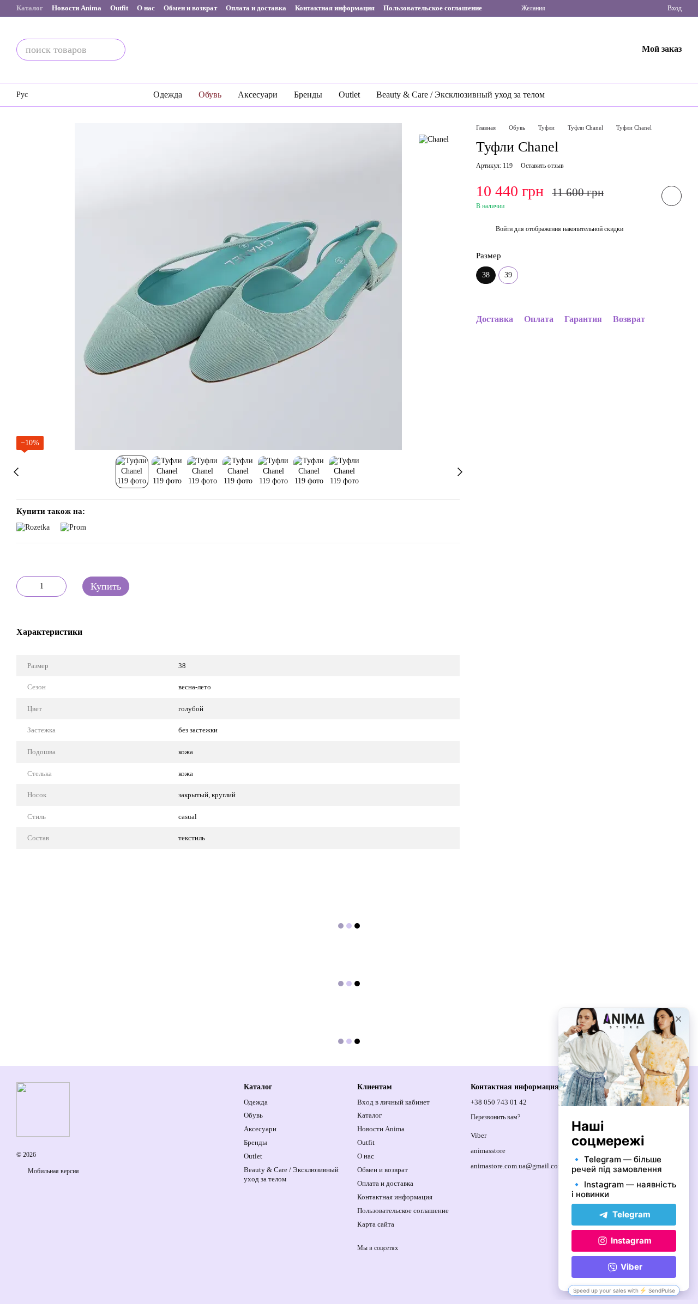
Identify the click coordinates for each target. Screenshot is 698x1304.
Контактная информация (335, 8)
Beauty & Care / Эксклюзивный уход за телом (460, 94)
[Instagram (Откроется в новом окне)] (573, 8)
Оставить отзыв (542, 166)
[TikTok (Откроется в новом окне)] (591, 8)
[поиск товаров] (114, 49)
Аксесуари (258, 94)
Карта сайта (375, 1224)
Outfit (119, 8)
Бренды (308, 94)
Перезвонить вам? (495, 1117)
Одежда (167, 94)
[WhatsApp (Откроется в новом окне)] (626, 8)
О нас (146, 8)
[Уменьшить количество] (24, 586)
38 (182, 666)
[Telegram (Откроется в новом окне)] (608, 8)
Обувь (209, 94)
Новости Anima (76, 8)
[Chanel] (434, 139)
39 (508, 275)
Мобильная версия (52, 1171)
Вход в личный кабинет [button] (393, 1102)
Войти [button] (504, 229)
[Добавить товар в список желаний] (671, 196)
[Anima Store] (43, 1109)
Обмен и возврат (190, 8)
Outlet (349, 94)
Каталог (29, 8)
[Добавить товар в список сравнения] (641, 196)
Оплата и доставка (256, 8)
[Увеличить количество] (58, 586)
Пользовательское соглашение (432, 8)
